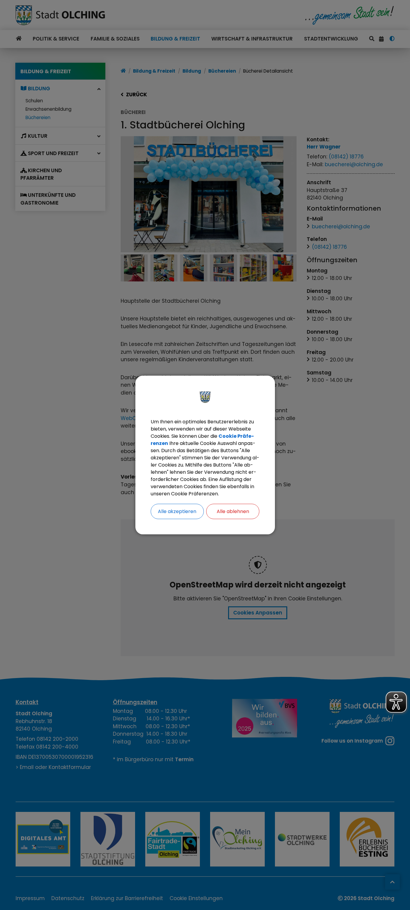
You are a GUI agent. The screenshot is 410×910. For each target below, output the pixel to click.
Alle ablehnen (233, 511)
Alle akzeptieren (177, 511)
